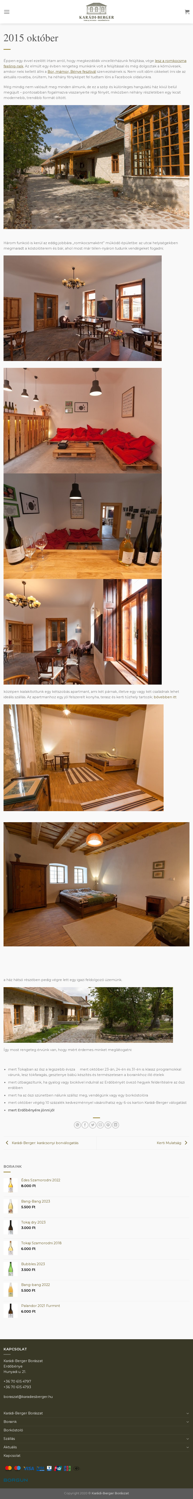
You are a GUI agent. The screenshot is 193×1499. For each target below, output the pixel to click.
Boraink (10, 1422)
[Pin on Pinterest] (108, 1125)
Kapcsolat (12, 1456)
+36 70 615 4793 (17, 1387)
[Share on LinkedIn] (115, 1125)
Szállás (9, 1439)
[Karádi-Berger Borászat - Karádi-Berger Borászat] (96, 11)
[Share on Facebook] (84, 1125)
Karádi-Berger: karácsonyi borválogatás (44, 1143)
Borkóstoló (13, 1430)
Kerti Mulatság (169, 1143)
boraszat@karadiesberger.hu (28, 1397)
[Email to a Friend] (100, 1125)
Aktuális (10, 1447)
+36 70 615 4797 (17, 1381)
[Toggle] (187, 1413)
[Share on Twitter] (92, 1125)
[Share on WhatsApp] (77, 1125)
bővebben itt (165, 697)
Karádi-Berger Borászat (23, 1413)
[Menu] (7, 12)
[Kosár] (187, 12)
